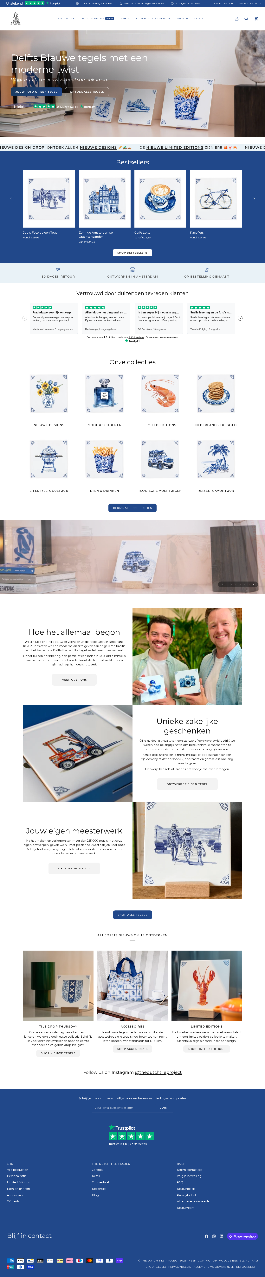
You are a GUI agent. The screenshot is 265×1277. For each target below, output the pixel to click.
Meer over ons (74, 679)
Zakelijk (97, 1170)
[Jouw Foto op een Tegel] (49, 199)
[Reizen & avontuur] (216, 459)
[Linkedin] (221, 1236)
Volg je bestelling (189, 1176)
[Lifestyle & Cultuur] (49, 459)
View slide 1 (222, 584)
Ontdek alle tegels (87, 91)
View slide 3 (231, 584)
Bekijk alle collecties (132, 507)
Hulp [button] (181, 1163)
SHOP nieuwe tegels (58, 1053)
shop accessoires (132, 1048)
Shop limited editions (207, 1048)
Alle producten (17, 1170)
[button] (66, 18)
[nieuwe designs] (49, 393)
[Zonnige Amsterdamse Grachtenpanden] (105, 199)
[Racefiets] (216, 199)
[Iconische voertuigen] (160, 459)
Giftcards (13, 1201)
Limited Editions (18, 1182)
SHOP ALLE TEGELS (132, 914)
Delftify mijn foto (74, 868)
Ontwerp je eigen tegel (187, 784)
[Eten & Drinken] (105, 459)
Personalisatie (17, 1176)
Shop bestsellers (132, 252)
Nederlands (248, 3)
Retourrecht (185, 1208)
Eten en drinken (18, 1189)
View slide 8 (253, 584)
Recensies (99, 1189)
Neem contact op (189, 1170)
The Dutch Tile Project (160, 1260)
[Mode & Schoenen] (105, 393)
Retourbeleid (186, 1189)
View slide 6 (244, 584)
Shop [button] (11, 1163)
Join (163, 1107)
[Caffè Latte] (160, 199)
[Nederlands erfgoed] (216, 393)
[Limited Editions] (160, 393)
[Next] (253, 198)
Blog (95, 1195)
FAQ (180, 1182)
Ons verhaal (100, 1182)
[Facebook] (206, 1236)
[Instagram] (214, 1236)
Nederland (222, 3)
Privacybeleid (186, 1195)
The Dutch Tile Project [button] (112, 1163)
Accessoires (15, 1195)
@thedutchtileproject (158, 1072)
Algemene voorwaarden (194, 1201)
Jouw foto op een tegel (36, 91)
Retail (96, 1176)
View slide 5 (240, 584)
